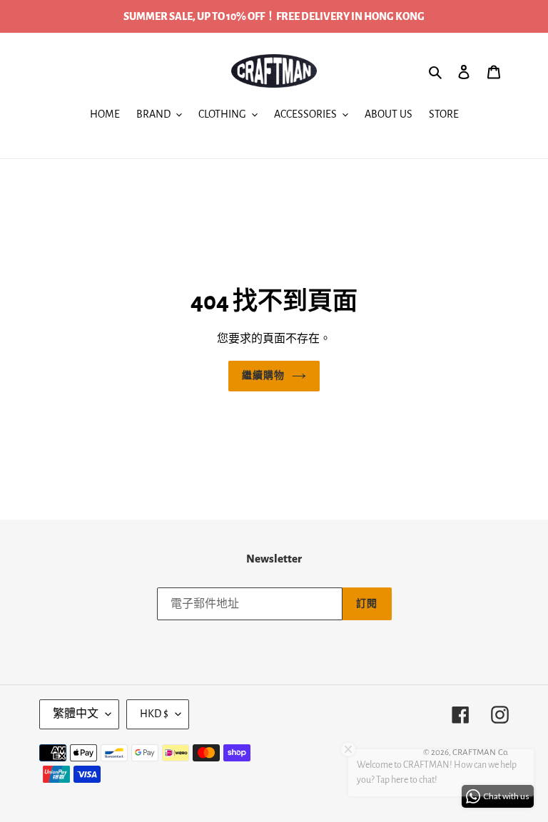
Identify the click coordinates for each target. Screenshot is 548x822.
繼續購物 (263, 376)
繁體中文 (75, 713)
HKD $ (154, 713)
